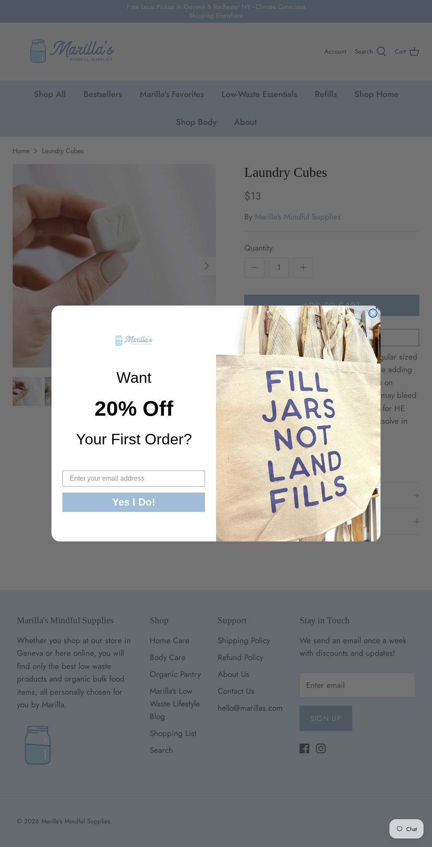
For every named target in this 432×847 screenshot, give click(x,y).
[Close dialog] (373, 313)
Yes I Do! (133, 502)
